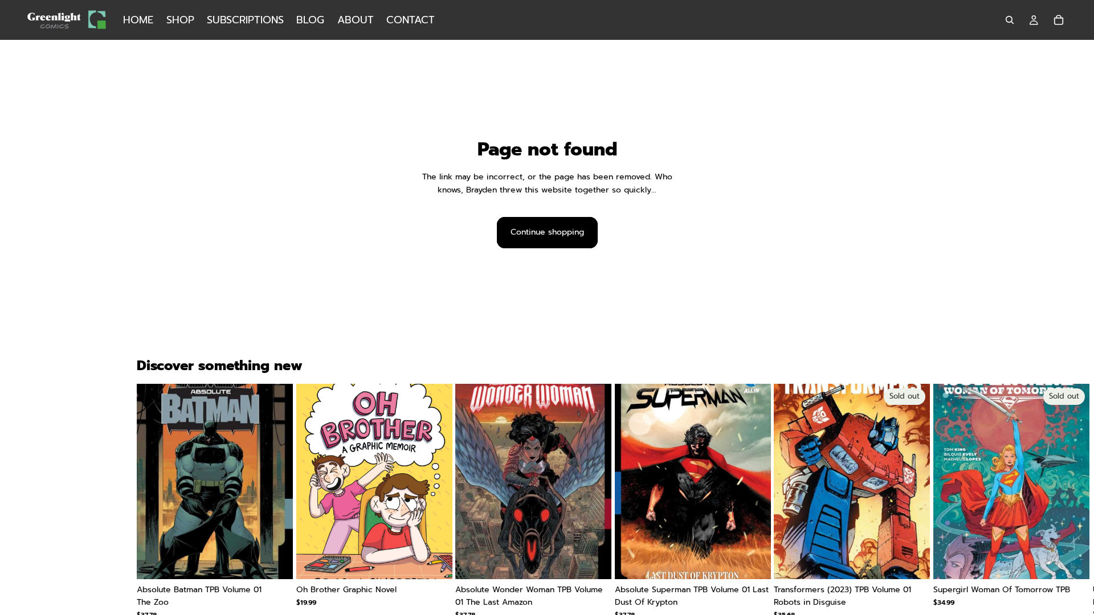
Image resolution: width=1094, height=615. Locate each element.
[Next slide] (943, 508)
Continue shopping (547, 232)
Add (284, 561)
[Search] (1009, 19)
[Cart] (1058, 19)
